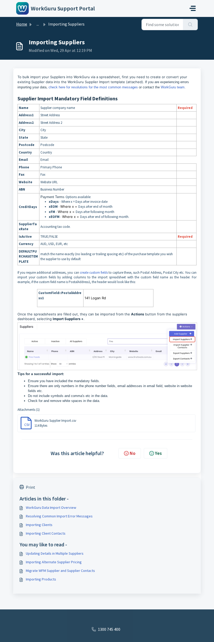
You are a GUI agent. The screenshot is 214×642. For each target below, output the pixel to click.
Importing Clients (39, 524)
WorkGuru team (173, 87)
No (132, 453)
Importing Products (41, 579)
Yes (158, 453)
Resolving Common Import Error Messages (59, 516)
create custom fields (94, 272)
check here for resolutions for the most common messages (93, 87)
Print (30, 487)
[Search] (190, 24)
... (38, 24)
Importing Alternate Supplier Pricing (54, 562)
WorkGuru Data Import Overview (51, 507)
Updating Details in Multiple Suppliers (55, 553)
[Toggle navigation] (192, 8)
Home (21, 24)
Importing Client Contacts (46, 533)
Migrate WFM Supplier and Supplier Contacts (60, 570)
